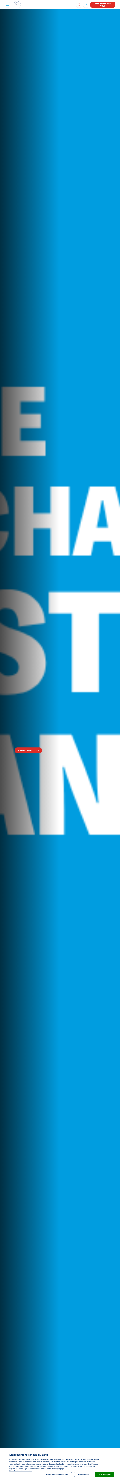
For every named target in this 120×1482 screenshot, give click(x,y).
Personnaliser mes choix (57, 1475)
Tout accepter (104, 1475)
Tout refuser (83, 1475)
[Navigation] (7, 5)
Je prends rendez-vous (28, 761)
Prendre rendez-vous (103, 4)
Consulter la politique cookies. (20, 1471)
